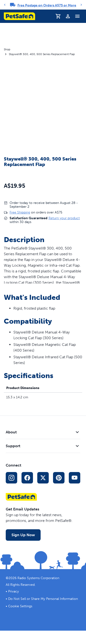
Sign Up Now (23, 535)
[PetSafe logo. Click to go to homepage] (19, 16)
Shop (7, 49)
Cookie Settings (20, 606)
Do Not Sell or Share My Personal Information (43, 599)
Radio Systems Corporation (38, 578)
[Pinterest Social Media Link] (58, 477)
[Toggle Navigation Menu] (77, 16)
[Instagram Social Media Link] (11, 477)
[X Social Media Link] (43, 477)
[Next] (81, 5)
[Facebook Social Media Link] (27, 477)
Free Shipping (20, 212)
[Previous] (5, 5)
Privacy (13, 591)
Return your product (64, 218)
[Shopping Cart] (58, 16)
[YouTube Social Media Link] (74, 477)
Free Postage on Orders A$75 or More (46, 5)
